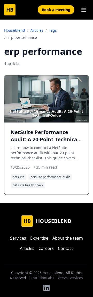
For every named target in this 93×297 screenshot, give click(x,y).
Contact (65, 248)
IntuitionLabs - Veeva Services (57, 277)
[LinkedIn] (46, 288)
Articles (36, 30)
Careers (46, 248)
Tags (53, 30)
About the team (67, 238)
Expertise (39, 238)
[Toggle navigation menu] (84, 10)
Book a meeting (56, 9)
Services (18, 238)
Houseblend (14, 30)
